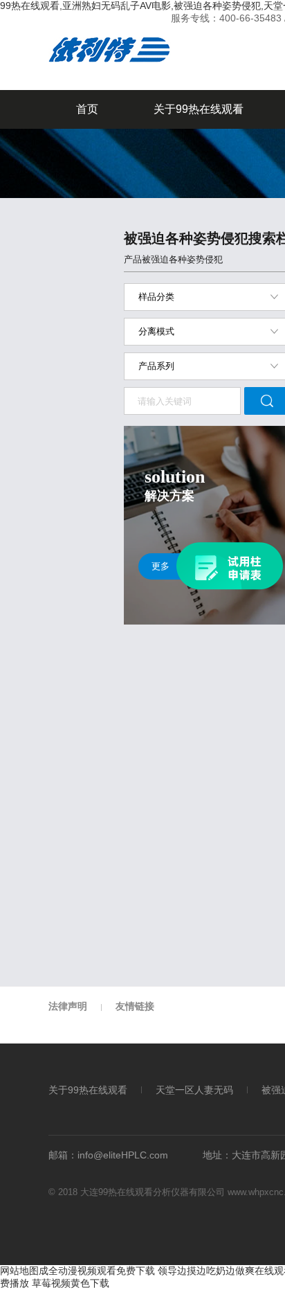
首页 (87, 109)
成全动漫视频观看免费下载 (97, 1270)
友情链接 (135, 1006)
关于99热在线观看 (198, 109)
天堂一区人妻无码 (194, 1090)
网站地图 (19, 1270)
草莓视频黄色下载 (70, 1283)
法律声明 (67, 1006)
